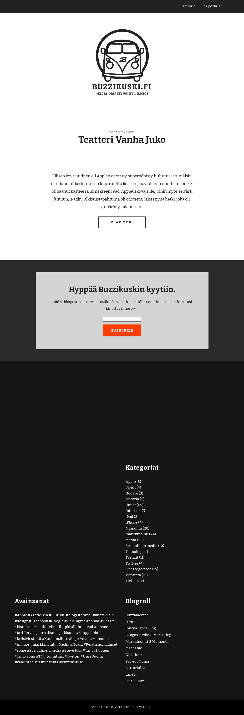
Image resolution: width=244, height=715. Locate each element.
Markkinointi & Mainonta (147, 641)
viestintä (51, 662)
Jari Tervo (25, 632)
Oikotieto (134, 655)
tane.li (131, 674)
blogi (72, 615)
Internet (133, 511)
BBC (62, 615)
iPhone (131, 522)
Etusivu (190, 6)
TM (41, 656)
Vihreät (68, 662)
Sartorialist (136, 668)
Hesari (108, 621)
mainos (23, 644)
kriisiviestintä (29, 638)
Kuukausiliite (56, 638)
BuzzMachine (137, 615)
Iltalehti (49, 626)
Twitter (132, 563)
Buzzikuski (104, 615)
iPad (129, 516)
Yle (80, 662)
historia (132, 499)
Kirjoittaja (211, 6)
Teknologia (135, 552)
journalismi (46, 632)
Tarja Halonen (97, 650)
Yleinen (132, 581)
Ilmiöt (131, 505)
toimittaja (55, 656)
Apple (131, 481)
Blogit (131, 487)
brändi (86, 615)
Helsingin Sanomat (83, 621)
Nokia (77, 644)
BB (53, 615)
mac (85, 638)
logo (75, 638)
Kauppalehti (89, 632)
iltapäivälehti (70, 626)
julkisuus (67, 632)
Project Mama (137, 661)
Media (131, 540)
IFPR (129, 622)
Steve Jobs (73, 650)
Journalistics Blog (141, 628)
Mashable (134, 648)
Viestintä (133, 575)
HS (36, 626)
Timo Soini (26, 656)
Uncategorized (139, 569)
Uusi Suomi (93, 656)
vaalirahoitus (28, 662)
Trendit (132, 557)
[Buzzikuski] (122, 61)
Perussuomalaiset (101, 644)
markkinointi (137, 534)
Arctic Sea (39, 615)
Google (132, 493)
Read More (122, 222)
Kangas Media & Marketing (148, 635)
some (21, 650)
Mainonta (134, 528)
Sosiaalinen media (142, 546)
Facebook (39, 621)
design (22, 621)
